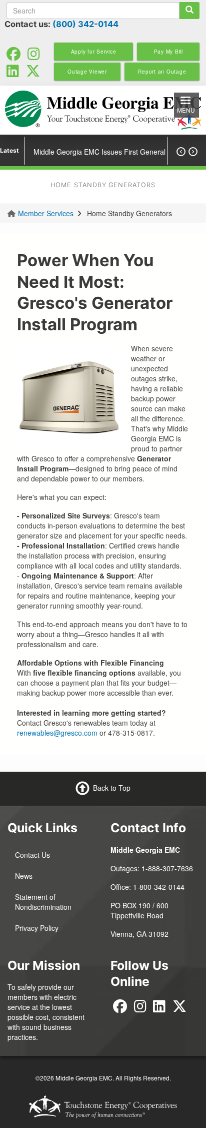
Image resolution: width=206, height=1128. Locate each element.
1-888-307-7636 (167, 868)
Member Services (46, 213)
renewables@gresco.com (57, 733)
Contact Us (32, 855)
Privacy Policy (36, 928)
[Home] (103, 110)
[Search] (190, 10)
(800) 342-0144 (85, 24)
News (23, 876)
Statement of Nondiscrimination (43, 902)
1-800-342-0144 (158, 887)
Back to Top (111, 788)
